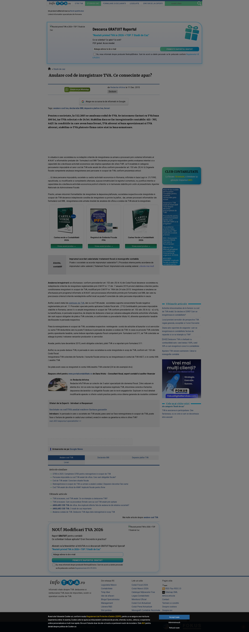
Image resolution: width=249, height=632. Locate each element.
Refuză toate (174, 628)
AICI (143, 623)
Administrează (174, 622)
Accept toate (174, 617)
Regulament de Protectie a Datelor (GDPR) (104, 616)
